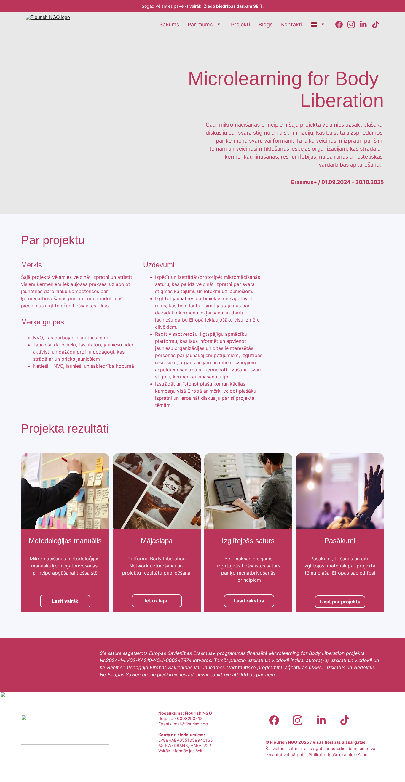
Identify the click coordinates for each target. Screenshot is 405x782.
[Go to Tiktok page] (375, 24)
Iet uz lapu (157, 601)
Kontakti (291, 24)
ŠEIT (257, 6)
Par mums (200, 24)
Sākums (169, 24)
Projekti (240, 24)
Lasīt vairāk (65, 601)
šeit (199, 750)
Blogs (265, 24)
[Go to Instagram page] (353, 24)
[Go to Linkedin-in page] (366, 24)
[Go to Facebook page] (341, 24)
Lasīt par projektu (340, 602)
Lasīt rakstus (249, 601)
